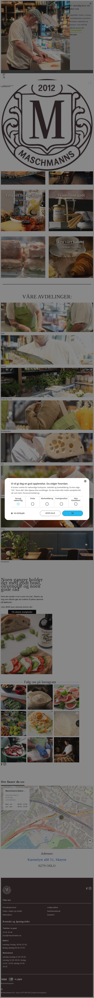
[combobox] (85, 481)
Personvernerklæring (31, 493)
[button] (18, 513)
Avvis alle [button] (50, 513)
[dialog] (47, 499)
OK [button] (72, 513)
